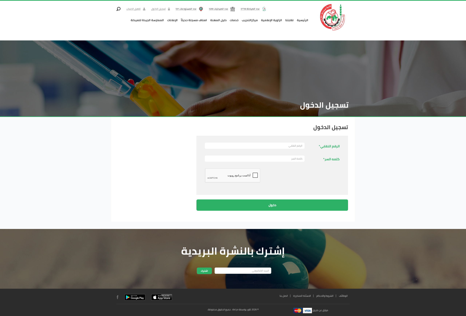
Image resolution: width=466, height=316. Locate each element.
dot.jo (235, 309)
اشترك (204, 270)
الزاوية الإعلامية (271, 20)
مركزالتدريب (250, 20)
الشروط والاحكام (324, 295)
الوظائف (343, 295)
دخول (272, 205)
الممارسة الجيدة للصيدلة (147, 20)
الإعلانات (172, 20)
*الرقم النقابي (329, 145)
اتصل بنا (284, 295)
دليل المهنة (218, 20)
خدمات (234, 20)
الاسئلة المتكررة (302, 295)
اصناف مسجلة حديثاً (194, 20)
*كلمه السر (331, 158)
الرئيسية (302, 20)
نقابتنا (289, 20)
